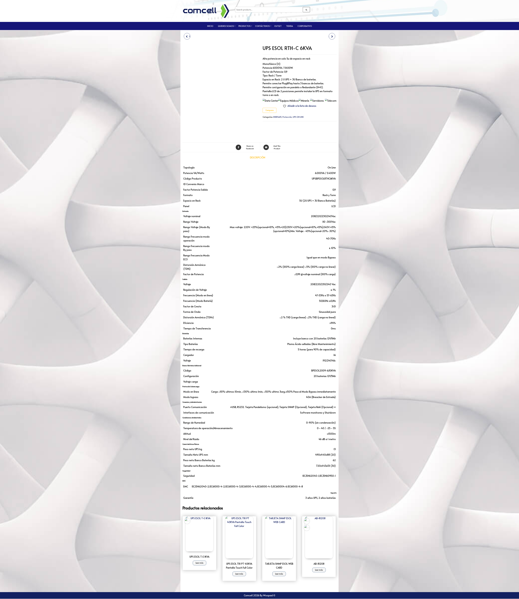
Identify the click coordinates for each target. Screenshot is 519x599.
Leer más (199, 563)
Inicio (210, 25)
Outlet (278, 25)
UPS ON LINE (298, 117)
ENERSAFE (277, 117)
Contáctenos (262, 25)
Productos (244, 25)
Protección (287, 117)
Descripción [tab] (257, 157)
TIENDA (289, 25)
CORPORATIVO (304, 25)
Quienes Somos (226, 25)
